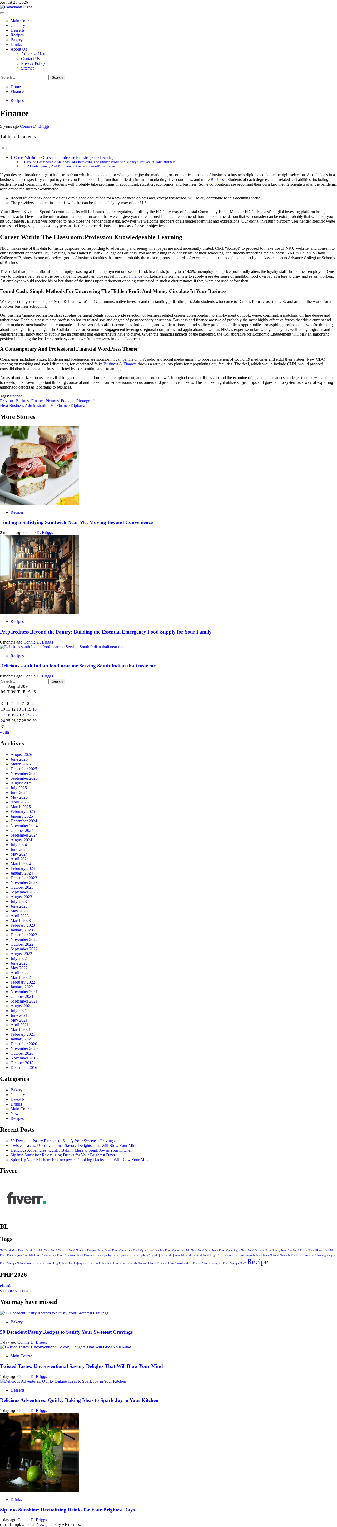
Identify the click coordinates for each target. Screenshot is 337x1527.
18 (8, 715)
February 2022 (23, 982)
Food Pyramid (85, 1255)
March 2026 (21, 764)
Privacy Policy (33, 63)
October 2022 (22, 944)
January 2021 (22, 1039)
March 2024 (21, 863)
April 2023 (20, 916)
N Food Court (225, 1255)
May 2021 (19, 1020)
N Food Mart (261, 1255)
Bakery (17, 39)
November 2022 (24, 939)
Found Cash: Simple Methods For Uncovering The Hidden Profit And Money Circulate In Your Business (101, 162)
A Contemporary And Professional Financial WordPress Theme (71, 166)
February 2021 (23, 1034)
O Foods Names (136, 1263)
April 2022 (20, 972)
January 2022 (22, 987)
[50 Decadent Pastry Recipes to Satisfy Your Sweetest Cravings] (54, 1313)
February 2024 (23, 868)
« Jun (4, 732)
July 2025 (19, 787)
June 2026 (19, 759)
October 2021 (22, 996)
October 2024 (22, 830)
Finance (135, 276)
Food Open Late (122, 1250)
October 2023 (22, 887)
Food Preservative (45, 1255)
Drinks (16, 44)
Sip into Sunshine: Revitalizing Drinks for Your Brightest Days (63, 1155)
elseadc (6, 1286)
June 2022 (19, 963)
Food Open (104, 1250)
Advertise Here (33, 54)
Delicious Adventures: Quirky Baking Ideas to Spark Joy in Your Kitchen (71, 1150)
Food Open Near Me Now (181, 1250)
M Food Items (189, 1255)
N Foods (293, 1255)
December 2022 (24, 934)
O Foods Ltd (118, 1263)
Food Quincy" (141, 1255)
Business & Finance (120, 364)
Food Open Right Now (233, 1250)
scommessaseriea (14, 1290)
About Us (19, 49)
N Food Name (278, 1255)
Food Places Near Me (321, 1250)
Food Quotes (172, 1255)
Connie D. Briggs (34, 126)
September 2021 (24, 1001)
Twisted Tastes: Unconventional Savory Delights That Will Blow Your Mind (74, 1145)
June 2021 (19, 1015)
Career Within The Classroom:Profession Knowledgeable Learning (63, 157)
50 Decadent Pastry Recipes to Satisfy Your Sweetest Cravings (63, 1140)
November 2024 (24, 825)
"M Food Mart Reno (12, 1250)
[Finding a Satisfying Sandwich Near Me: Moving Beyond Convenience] (39, 503)
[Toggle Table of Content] (4, 148)
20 (19, 715)
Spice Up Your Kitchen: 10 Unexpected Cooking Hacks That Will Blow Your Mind (80, 1159)
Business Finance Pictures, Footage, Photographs (48, 401)
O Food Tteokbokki (177, 1263)
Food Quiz (157, 1255)
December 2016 (24, 1067)
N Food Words (25, 1263)
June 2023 (19, 906)
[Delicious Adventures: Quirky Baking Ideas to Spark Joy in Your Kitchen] (63, 1381)
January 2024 (22, 873)
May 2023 (19, 911)
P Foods (195, 1263)
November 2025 (24, 773)
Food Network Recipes (82, 1250)
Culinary (18, 25)
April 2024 (20, 859)
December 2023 (24, 878)
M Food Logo (207, 1255)
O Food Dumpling (47, 1263)
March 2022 (21, 977)
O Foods (104, 1263)
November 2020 (24, 1048)
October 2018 (22, 1062)
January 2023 (22, 930)
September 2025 (24, 778)
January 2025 (22, 816)
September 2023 (24, 892)
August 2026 (21, 754)
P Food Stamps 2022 (233, 1263)
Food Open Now (208, 1250)
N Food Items (243, 1255)
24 (3, 721)
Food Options (256, 1250)
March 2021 (21, 1029)
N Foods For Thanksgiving (315, 1255)
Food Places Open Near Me (16, 1255)
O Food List (90, 1263)
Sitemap (27, 68)
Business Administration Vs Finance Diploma (42, 405)
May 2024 (19, 854)
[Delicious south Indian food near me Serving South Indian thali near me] (61, 647)
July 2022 (19, 958)
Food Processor (66, 1255)
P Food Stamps (210, 1263)
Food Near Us (59, 1250)
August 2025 (21, 783)
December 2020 (24, 1044)
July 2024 (19, 844)
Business (218, 179)
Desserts (17, 30)
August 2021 (21, 1006)
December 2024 (24, 821)
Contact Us (30, 58)
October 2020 (22, 1053)
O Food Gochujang (70, 1263)
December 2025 (24, 769)
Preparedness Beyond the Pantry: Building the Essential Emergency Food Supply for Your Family (106, 632)
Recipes (17, 35)
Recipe (257, 1261)
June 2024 (19, 849)
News (15, 1113)
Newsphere (46, 1524)
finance (16, 396)
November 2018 (24, 1058)
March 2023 (21, 920)
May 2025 (19, 797)
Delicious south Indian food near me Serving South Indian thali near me (78, 666)
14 (24, 709)
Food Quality (103, 1255)
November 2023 (24, 882)
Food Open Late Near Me (148, 1250)
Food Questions (121, 1255)
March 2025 (21, 806)
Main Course (21, 20)
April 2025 (20, 802)
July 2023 (19, 901)
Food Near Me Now (38, 1250)
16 (34, 709)
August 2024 (21, 840)
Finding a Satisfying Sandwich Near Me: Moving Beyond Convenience (76, 522)
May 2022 (19, 968)
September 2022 (24, 949)
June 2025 (19, 792)
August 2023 (21, 897)
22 (29, 715)
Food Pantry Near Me (278, 1250)
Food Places (300, 1250)
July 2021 (19, 1010)
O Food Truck (155, 1263)
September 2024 (24, 835)
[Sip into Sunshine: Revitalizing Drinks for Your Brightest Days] (39, 1490)
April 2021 (20, 1025)
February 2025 (23, 811)
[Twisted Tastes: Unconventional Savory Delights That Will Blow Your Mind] (65, 1347)
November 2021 (24, 991)
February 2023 (23, 925)
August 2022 (21, 953)
